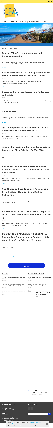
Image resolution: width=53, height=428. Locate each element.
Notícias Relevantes (8, 420)
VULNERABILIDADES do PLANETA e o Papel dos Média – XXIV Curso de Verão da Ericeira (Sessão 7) (26, 214)
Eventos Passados (8, 417)
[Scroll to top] (50, 425)
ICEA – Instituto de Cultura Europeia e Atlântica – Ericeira (25, 22)
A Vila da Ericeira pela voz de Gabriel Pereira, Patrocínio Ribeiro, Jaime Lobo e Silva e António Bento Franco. (26, 169)
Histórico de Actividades (36, 273)
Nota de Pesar (9, 111)
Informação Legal (8, 408)
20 (13, 256)
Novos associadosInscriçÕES (26, 265)
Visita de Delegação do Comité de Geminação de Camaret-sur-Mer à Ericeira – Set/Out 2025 (39, 392)
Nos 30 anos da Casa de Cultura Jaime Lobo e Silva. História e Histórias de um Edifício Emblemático (25, 192)
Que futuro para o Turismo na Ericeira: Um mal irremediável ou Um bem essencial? (43, 293)
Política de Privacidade (9, 409)
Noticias (5, 273)
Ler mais (4, 67)
